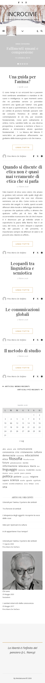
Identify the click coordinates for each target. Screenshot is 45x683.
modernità (30, 470)
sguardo (29, 480)
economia (20, 456)
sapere (5, 480)
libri (38, 466)
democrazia (8, 455)
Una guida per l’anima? (22, 79)
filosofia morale (28, 459)
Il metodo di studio (22, 350)
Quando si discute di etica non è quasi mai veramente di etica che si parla (22, 174)
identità (25, 463)
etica (5, 459)
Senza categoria (23, 44)
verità (37, 484)
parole (16, 473)
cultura (38, 452)
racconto (25, 477)
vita (4, 486)
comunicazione (24, 448)
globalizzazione (16, 463)
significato (37, 480)
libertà (33, 466)
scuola (22, 480)
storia (26, 484)
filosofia (15, 458)
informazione (9, 465)
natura (11, 473)
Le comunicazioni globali (23, 312)
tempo (31, 483)
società (5, 484)
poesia (28, 473)
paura (22, 473)
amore (9, 449)
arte (14, 449)
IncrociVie (22, 14)
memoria (21, 470)
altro (4, 449)
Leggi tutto (23, 147)
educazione (32, 455)
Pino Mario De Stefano (16, 156)
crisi (17, 452)
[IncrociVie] (11, 31)
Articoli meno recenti (17, 386)
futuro (5, 462)
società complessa (16, 483)
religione (34, 476)
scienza (14, 480)
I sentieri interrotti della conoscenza (18, 603)
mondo (38, 470)
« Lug (21, 441)
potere (17, 476)
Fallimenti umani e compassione (22, 50)
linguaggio (9, 469)
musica (5, 473)
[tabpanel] (22, 51)
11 (11, 423)
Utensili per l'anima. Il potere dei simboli (19, 541)
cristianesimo (26, 452)
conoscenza (8, 452)
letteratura (23, 466)
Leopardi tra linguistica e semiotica (22, 268)
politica (7, 476)
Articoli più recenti (29, 389)
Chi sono (6, 591)
